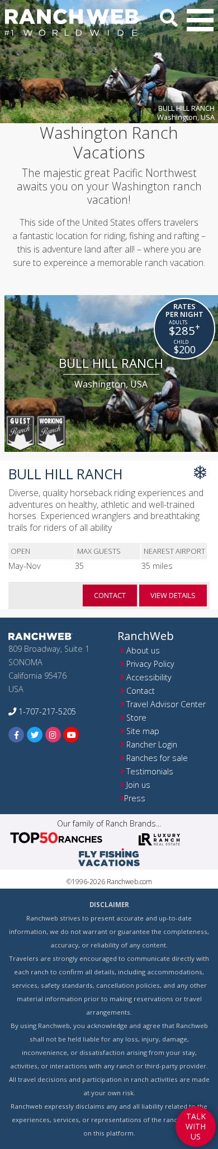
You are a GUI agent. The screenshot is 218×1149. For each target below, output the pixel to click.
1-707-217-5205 (46, 711)
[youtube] (71, 734)
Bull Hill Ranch (186, 112)
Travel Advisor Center (166, 704)
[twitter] (35, 734)
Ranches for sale (157, 758)
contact (110, 595)
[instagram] (53, 734)
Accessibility (149, 677)
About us (143, 650)
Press (134, 798)
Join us (138, 784)
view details (173, 595)
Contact (140, 690)
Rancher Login (151, 744)
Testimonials (149, 771)
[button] (200, 20)
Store (136, 717)
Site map (142, 731)
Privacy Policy (150, 663)
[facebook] (16, 734)
